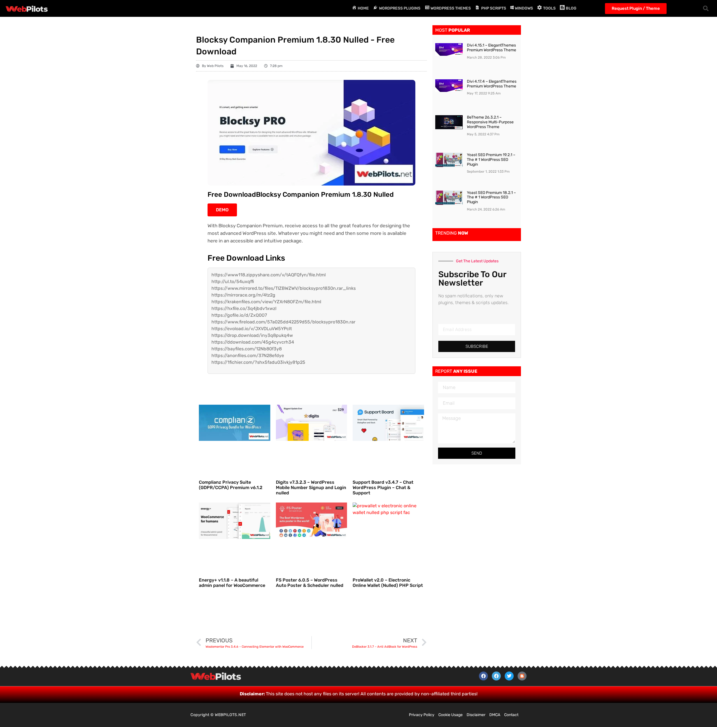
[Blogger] (522, 676)
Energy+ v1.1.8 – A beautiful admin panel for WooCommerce (232, 582)
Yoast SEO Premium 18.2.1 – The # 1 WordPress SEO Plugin (491, 197)
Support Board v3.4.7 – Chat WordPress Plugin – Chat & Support (383, 488)
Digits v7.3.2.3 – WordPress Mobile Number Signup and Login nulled (311, 488)
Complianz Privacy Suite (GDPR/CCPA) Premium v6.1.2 (230, 485)
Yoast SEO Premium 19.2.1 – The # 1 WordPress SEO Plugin (491, 159)
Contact (511, 714)
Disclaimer (476, 714)
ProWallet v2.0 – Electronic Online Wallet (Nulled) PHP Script (388, 582)
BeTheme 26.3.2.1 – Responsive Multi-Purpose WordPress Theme (490, 122)
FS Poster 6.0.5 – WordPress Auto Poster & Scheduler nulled (309, 582)
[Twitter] (509, 676)
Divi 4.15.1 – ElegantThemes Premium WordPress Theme (491, 47)
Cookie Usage (450, 714)
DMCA (494, 714)
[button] (705, 8)
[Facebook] (483, 676)
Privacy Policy (421, 714)
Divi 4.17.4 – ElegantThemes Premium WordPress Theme (491, 84)
